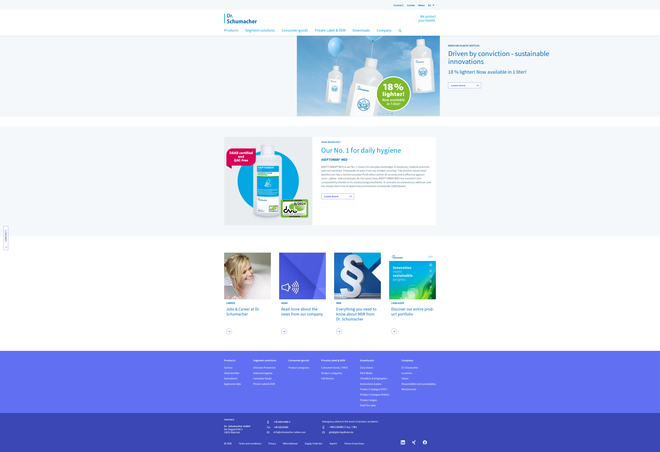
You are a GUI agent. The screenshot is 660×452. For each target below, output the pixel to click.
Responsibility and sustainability (419, 384)
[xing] (414, 442)
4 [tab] (392, 114)
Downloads (367, 360)
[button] (432, 5)
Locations (407, 373)
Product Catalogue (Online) (374, 394)
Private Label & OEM (264, 384)
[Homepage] (233, 5)
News (421, 5)
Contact (398, 5)
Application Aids (232, 384)
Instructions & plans (371, 384)
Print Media (366, 373)
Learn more (348, 85)
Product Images (368, 400)
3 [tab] (387, 114)
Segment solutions (264, 360)
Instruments (231, 378)
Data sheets (366, 367)
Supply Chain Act (314, 443)
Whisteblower (290, 443)
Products (229, 360)
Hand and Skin (231, 373)
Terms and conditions (249, 443)
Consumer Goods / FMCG (334, 367)
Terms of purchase (354, 443)
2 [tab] (383, 114)
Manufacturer (409, 389)
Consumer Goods (262, 378)
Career (411, 5)
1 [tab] (378, 114)
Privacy (272, 443)
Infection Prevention (264, 367)
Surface (228, 367)
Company (407, 360)
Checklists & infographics (373, 378)
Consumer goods (298, 360)
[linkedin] (403, 442)
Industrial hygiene (262, 373)
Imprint (333, 443)
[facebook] (425, 442)
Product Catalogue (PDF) (373, 389)
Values (405, 378)
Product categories (298, 367)
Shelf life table (368, 405)
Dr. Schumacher (410, 367)
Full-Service (327, 378)
